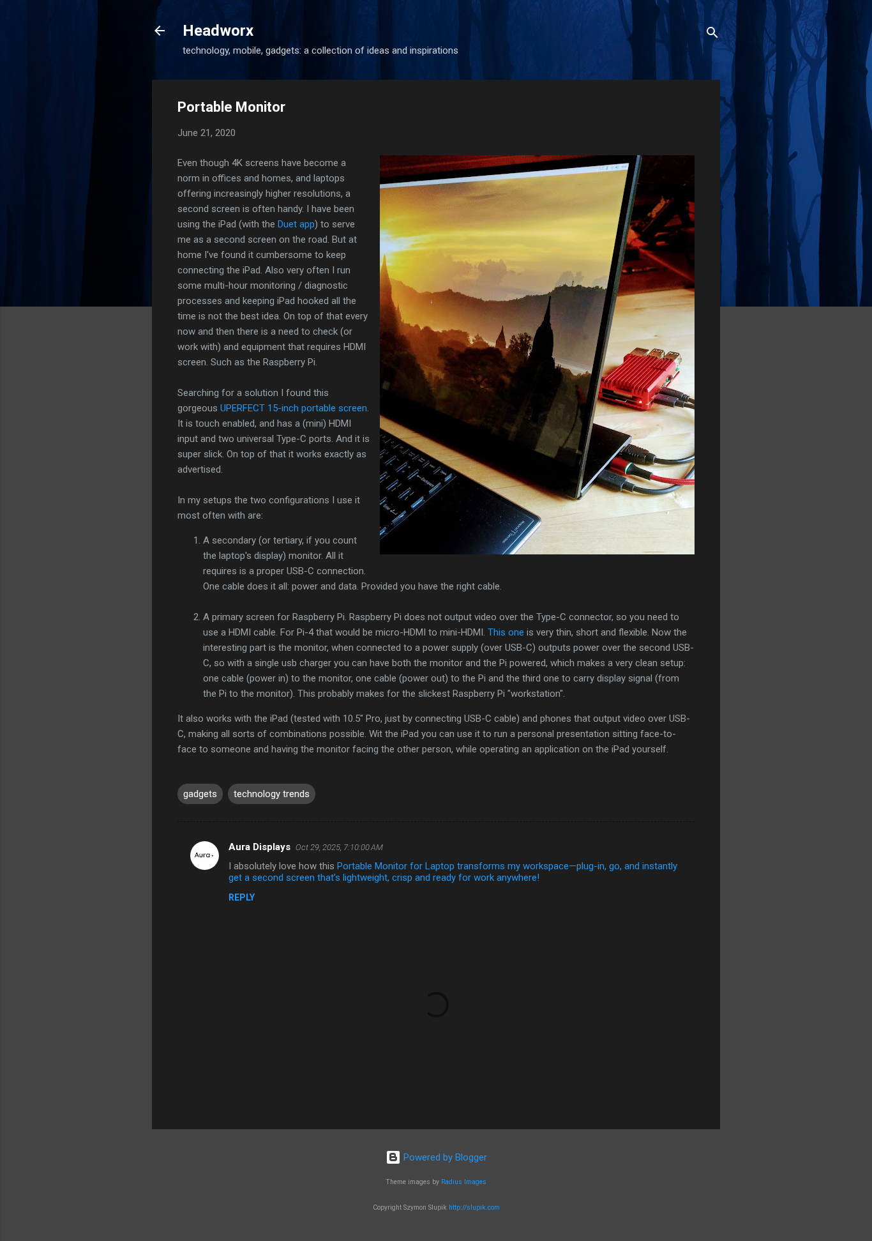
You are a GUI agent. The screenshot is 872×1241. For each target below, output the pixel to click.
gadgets (200, 794)
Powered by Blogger (444, 1157)
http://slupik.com (474, 1207)
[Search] (712, 34)
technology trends (272, 794)
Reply (242, 897)
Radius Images (463, 1182)
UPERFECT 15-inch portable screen (293, 408)
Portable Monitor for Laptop (396, 866)
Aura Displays (259, 847)
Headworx (218, 31)
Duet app (296, 224)
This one (506, 632)
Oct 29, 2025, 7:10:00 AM (339, 847)
